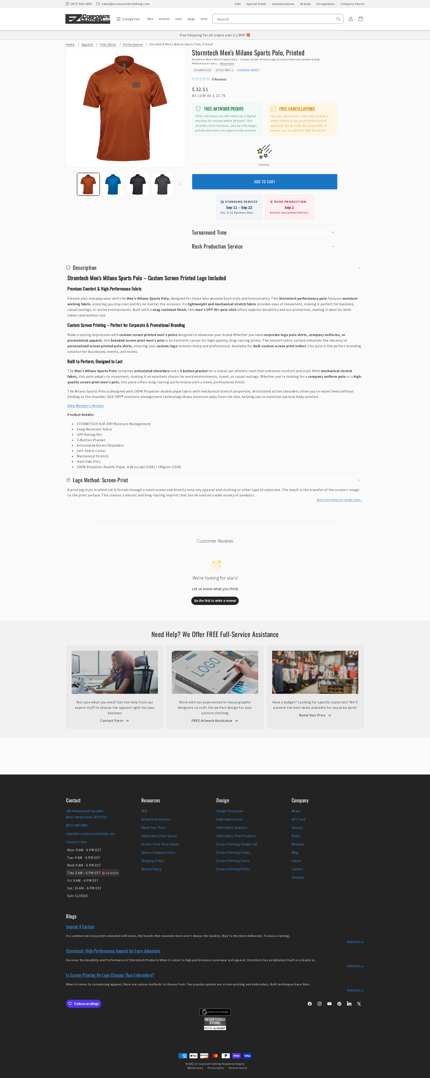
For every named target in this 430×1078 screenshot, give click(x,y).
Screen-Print (249, 70)
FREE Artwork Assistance (211, 720)
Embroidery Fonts (229, 819)
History (297, 827)
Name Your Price (312, 715)
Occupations (325, 4)
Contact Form (111, 720)
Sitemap (298, 877)
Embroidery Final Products (236, 836)
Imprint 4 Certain (80, 926)
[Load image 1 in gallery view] (88, 184)
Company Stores (352, 4)
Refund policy (195, 1067)
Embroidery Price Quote (159, 836)
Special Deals (256, 4)
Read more (227, 63)
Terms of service (238, 1067)
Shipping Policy (152, 861)
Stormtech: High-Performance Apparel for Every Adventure (113, 950)
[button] (127, 19)
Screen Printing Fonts (232, 861)
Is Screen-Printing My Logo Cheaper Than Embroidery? (110, 975)
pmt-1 (229, 70)
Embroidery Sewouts (231, 827)
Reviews (298, 844)
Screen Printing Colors (233, 852)
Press (296, 836)
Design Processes (229, 811)
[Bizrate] (424, 1075)
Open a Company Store (158, 852)
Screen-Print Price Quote (160, 844)
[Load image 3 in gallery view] (138, 184)
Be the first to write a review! (215, 600)
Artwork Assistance (155, 819)
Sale (237, 4)
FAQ (144, 811)
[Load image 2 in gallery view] (113, 184)
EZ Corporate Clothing (208, 1063)
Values (296, 861)
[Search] (338, 19)
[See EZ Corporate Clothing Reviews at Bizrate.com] (215, 1029)
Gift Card (298, 819)
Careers (297, 869)
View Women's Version (85, 405)
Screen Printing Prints (233, 869)
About (296, 811)
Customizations (283, 4)
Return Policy (151, 869)
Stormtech (202, 70)
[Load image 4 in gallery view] (162, 184)
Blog (295, 852)
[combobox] (278, 19)
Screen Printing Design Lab (236, 844)
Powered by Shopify (233, 1063)
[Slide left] (71, 184)
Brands (305, 4)
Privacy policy (216, 1067)
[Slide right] (180, 184)
